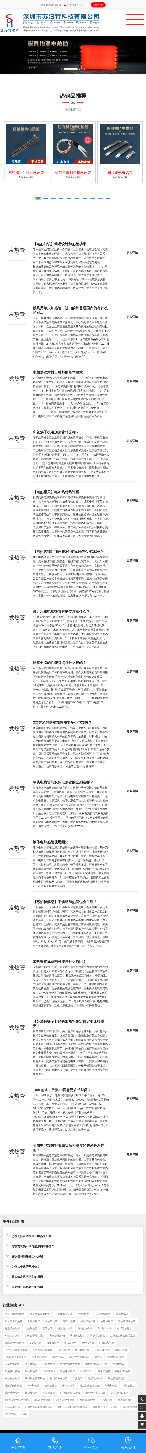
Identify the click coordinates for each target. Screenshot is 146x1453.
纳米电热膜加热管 (40, 1314)
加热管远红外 (87, 1321)
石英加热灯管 (12, 1364)
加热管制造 (51, 1321)
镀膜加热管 (51, 1385)
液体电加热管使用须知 (51, 842)
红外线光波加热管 (70, 1392)
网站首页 (18, 1447)
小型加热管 (128, 1385)
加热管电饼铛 (57, 1335)
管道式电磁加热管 (70, 1364)
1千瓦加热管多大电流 (17, 1399)
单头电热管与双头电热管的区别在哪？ (63, 782)
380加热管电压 (42, 1399)
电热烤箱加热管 (126, 1321)
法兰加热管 (31, 1364)
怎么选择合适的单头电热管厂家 (31, 1236)
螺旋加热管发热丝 (90, 1385)
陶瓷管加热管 (97, 1335)
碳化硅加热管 (122, 1371)
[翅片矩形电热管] (120, 144)
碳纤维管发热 (12, 1392)
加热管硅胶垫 (12, 1371)
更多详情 (132, 252)
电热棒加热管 (67, 1371)
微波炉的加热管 (13, 1385)
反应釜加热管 (87, 1399)
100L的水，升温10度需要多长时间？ (62, 1090)
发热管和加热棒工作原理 (27, 1256)
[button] (11, 55)
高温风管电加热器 (15, 1342)
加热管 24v (49, 1371)
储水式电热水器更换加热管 (72, 1407)
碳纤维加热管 (124, 1328)
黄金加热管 (122, 1314)
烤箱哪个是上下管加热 (105, 1407)
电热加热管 (31, 1328)
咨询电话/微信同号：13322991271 (61, 5)
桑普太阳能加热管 (15, 1314)
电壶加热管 (69, 1321)
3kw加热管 (33, 1385)
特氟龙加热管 (65, 1328)
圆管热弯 (48, 1328)
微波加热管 (52, 1342)
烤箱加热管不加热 (35, 1378)
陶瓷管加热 (49, 1392)
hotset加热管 (12, 1335)
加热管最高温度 (116, 1378)
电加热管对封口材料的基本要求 (58, 372)
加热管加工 (86, 1371)
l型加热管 (35, 1342)
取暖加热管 (111, 1385)
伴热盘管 (78, 1378)
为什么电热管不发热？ (26, 1266)
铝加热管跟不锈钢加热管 (38, 1407)
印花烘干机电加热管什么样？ (56, 432)
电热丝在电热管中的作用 (27, 1286)
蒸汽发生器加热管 (79, 1357)
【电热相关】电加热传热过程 (56, 492)
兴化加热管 (31, 1371)
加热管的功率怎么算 (96, 1364)
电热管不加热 (12, 1407)
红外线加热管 (106, 1342)
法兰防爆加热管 (13, 1321)
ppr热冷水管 (105, 1328)
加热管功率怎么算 (95, 1392)
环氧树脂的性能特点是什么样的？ (59, 663)
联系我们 (128, 1447)
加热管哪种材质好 (35, 1335)
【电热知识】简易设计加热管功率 (59, 244)
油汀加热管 (106, 1321)
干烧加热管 (33, 1321)
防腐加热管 (119, 1364)
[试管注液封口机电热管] (73, 144)
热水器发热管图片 (42, 1349)
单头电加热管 (39, 1357)
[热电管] (10, 15)
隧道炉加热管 (12, 1328)
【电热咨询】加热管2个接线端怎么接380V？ (68, 552)
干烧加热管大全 (63, 1314)
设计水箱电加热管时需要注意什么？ (61, 611)
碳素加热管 (121, 1349)
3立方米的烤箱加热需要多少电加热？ (62, 722)
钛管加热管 (88, 1342)
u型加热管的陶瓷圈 (16, 1357)
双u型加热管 (82, 1349)
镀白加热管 (31, 1392)
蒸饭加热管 (104, 1371)
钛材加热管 (58, 1357)
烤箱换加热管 (85, 1328)
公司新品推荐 (26, 177)
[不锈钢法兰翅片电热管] (26, 144)
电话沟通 (55, 1447)
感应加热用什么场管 (16, 1414)
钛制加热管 (64, 1349)
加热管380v (84, 1314)
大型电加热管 (103, 1314)
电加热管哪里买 (131, 1407)
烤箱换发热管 (77, 1335)
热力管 (98, 1357)
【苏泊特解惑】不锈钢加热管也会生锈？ (65, 902)
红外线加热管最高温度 (122, 1335)
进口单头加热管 (58, 1378)
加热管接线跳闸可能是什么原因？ (59, 961)
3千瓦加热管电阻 (65, 1399)
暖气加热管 (70, 1342)
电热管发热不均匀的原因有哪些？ (33, 1246)
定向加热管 (49, 1364)
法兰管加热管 (12, 1378)
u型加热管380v (119, 1392)
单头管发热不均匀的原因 (27, 1276)
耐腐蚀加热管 (95, 1378)
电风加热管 (106, 1399)
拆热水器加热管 (116, 1357)
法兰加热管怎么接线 (16, 1349)
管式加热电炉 (125, 1399)
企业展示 (91, 1447)
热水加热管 (68, 1385)
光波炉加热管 (102, 1349)
